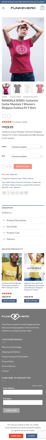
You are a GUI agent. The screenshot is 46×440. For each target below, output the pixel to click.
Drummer (19, 182)
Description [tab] (7, 208)
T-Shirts (24, 178)
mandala (26, 185)
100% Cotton (10, 182)
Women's (17, 187)
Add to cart (23, 166)
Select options (9, 301)
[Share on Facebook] (9, 193)
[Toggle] (4, 220)
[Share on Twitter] (13, 193)
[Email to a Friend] (17, 193)
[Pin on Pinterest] (22, 193)
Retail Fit (5, 187)
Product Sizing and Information (15, 356)
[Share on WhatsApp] (4, 193)
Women (30, 178)
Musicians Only (30, 97)
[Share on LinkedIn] (26, 193)
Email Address (9, 388)
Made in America (16, 185)
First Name (7, 399)
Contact (5, 371)
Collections (15, 97)
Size (3, 156)
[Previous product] (9, 116)
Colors (4, 146)
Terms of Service (8, 366)
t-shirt (11, 187)
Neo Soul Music (35, 185)
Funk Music (27, 182)
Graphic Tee (36, 182)
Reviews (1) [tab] (7, 213)
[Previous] (6, 49)
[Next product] (4, 116)
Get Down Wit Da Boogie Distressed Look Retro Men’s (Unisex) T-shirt (11, 285)
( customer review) (19, 122)
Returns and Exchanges (11, 347)
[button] (3, 8)
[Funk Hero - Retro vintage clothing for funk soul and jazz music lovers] (23, 8)
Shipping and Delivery (11, 352)
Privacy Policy (8, 361)
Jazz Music (5, 185)
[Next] (40, 49)
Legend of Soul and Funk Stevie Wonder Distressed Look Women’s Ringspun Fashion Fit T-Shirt (34, 286)
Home (4, 97)
